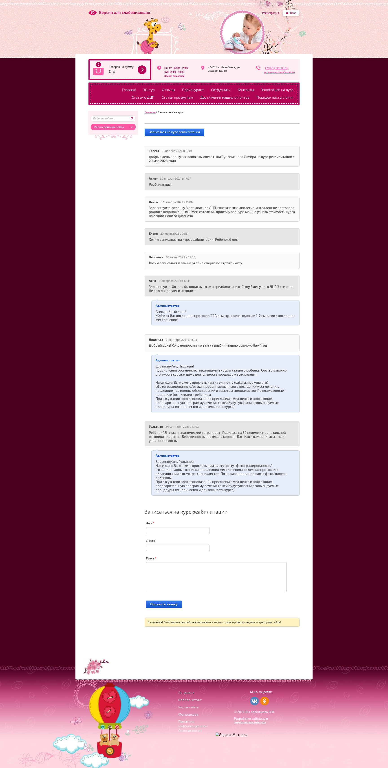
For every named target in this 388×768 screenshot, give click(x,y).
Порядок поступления (275, 97)
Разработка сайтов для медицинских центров (251, 720)
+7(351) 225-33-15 (276, 68)
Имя (150, 523)
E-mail (150, 541)
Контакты (246, 90)
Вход (293, 13)
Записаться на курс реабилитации (174, 132)
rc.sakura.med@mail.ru (279, 72)
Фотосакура (188, 714)
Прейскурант (193, 90)
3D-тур (149, 90)
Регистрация (270, 13)
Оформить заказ (142, 69)
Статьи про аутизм (177, 97)
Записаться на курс (277, 90)
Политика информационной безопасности (193, 726)
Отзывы (168, 90)
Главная (129, 90)
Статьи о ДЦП (143, 97)
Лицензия (186, 693)
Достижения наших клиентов (224, 97)
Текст (151, 558)
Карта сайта (188, 707)
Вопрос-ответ (190, 700)
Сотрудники (221, 90)
